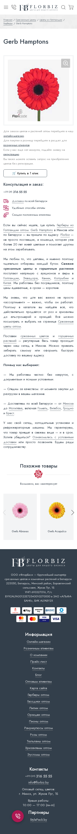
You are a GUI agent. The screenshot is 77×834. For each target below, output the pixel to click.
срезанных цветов (35, 336)
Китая (7, 283)
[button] (70, 517)
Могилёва (15, 408)
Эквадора (30, 278)
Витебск (55, 408)
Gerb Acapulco (57, 531)
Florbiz (65, 234)
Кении (46, 278)
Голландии (11, 278)
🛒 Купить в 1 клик (25, 173)
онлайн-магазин (13, 136)
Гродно (68, 408)
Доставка (18, 201)
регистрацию (11, 154)
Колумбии (61, 278)
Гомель (42, 408)
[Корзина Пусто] (71, 7)
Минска (68, 403)
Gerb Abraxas (20, 531)
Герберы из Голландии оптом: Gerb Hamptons (38, 227)
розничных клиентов (16, 145)
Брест (10, 413)
